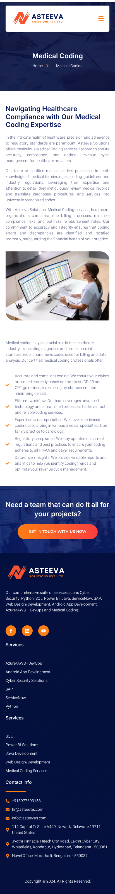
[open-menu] (101, 18)
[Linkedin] (27, 630)
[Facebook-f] (11, 630)
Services (15, 644)
